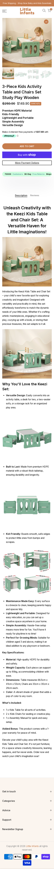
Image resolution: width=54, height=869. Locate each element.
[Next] (48, 43)
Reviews (34, 195)
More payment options (27, 162)
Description (21, 195)
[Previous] (6, 43)
